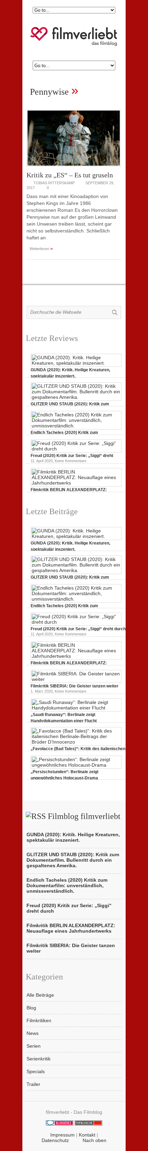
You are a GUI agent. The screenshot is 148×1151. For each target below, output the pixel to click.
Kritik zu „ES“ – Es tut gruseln (70, 175)
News (33, 1033)
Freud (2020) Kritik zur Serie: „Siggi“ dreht (72, 455)
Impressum (62, 1135)
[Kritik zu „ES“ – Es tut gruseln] (74, 168)
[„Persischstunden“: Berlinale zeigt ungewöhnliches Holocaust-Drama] (76, 765)
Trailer (33, 1084)
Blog (31, 1007)
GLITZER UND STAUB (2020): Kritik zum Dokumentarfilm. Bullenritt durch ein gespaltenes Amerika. (73, 860)
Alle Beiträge (40, 995)
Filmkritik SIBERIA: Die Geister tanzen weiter (74, 686)
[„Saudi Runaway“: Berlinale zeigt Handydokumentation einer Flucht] (76, 708)
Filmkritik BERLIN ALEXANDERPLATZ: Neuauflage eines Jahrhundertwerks (71, 928)
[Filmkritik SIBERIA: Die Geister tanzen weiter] (76, 679)
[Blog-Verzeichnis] (59, 1124)
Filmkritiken (39, 1020)
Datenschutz (55, 1140)
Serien (34, 1046)
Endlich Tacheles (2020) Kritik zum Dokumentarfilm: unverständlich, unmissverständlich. (67, 885)
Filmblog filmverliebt (84, 816)
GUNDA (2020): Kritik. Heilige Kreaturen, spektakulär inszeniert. (73, 837)
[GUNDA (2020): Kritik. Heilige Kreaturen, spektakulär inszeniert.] (76, 363)
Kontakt (87, 1135)
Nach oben (94, 1140)
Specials (36, 1071)
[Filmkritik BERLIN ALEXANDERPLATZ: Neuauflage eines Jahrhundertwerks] (76, 483)
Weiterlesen (41, 248)
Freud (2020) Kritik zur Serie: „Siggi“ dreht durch (78, 628)
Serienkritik (39, 1058)
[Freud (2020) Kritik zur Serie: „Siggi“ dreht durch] (76, 449)
